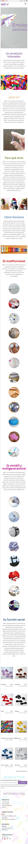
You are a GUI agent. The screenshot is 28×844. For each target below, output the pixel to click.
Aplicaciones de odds (7, 805)
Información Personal (7, 828)
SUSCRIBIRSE (22, 782)
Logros (3, 814)
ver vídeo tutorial (11, 108)
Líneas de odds (5, 803)
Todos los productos (21, 771)
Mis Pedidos (4, 829)
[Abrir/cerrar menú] (25, 3)
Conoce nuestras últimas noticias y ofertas (11, 780)
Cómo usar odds (5, 802)
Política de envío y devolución (8, 819)
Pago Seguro (5, 817)
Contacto (4, 807)
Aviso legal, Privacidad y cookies (9, 816)
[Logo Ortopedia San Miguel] (5, 4)
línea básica (17, 236)
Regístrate (4, 826)
